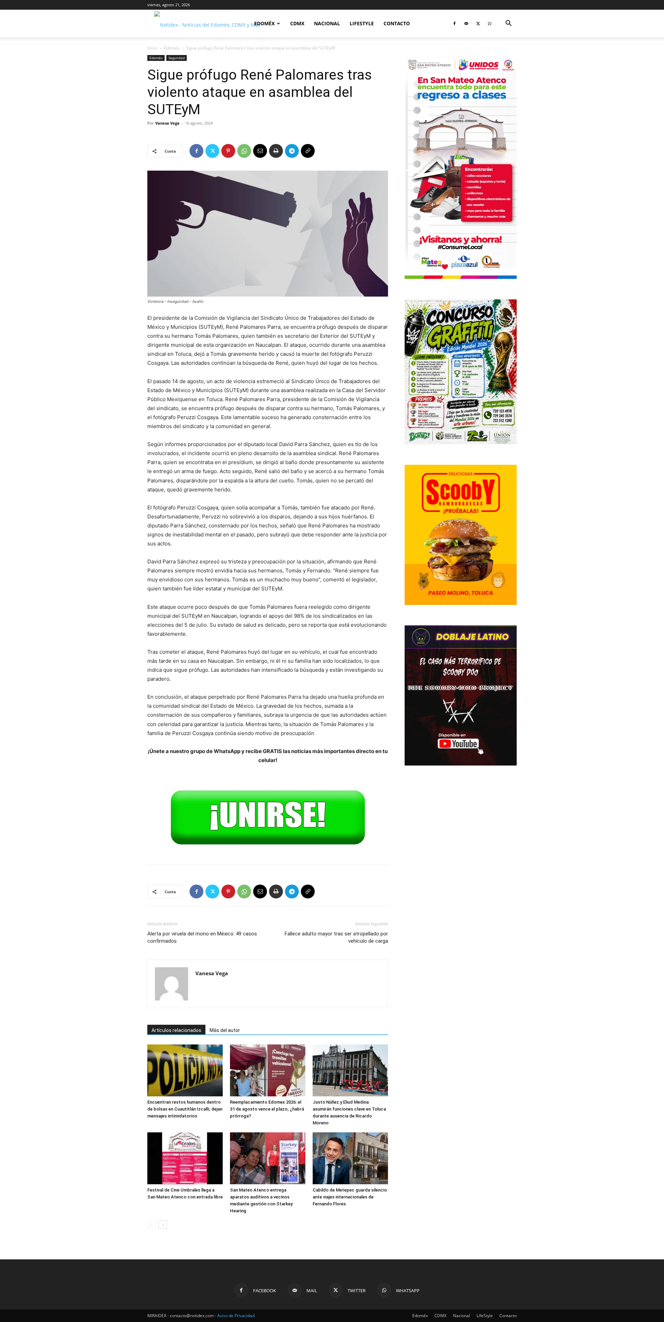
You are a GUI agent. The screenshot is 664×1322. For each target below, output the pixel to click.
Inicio (152, 48)
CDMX (297, 23)
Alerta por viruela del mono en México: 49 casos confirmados (202, 937)
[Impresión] (276, 151)
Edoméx (264, 23)
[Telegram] (292, 151)
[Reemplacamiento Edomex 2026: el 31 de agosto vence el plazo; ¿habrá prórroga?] (267, 1070)
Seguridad (176, 57)
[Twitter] (478, 23)
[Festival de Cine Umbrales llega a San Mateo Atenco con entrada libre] (185, 1158)
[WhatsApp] (490, 23)
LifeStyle (362, 23)
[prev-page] (151, 1224)
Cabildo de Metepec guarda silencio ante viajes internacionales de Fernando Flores (350, 1196)
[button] (508, 24)
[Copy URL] (308, 151)
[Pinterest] (228, 151)
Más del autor (225, 1030)
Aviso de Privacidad (236, 1316)
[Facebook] (454, 23)
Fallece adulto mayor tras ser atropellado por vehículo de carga (336, 937)
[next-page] (162, 1224)
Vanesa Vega (167, 123)
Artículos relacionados (176, 1030)
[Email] (260, 151)
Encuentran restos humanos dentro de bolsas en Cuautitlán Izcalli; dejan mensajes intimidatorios (184, 1109)
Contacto (397, 23)
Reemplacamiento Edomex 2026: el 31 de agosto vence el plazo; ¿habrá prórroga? (267, 1109)
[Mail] (466, 23)
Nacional (327, 23)
